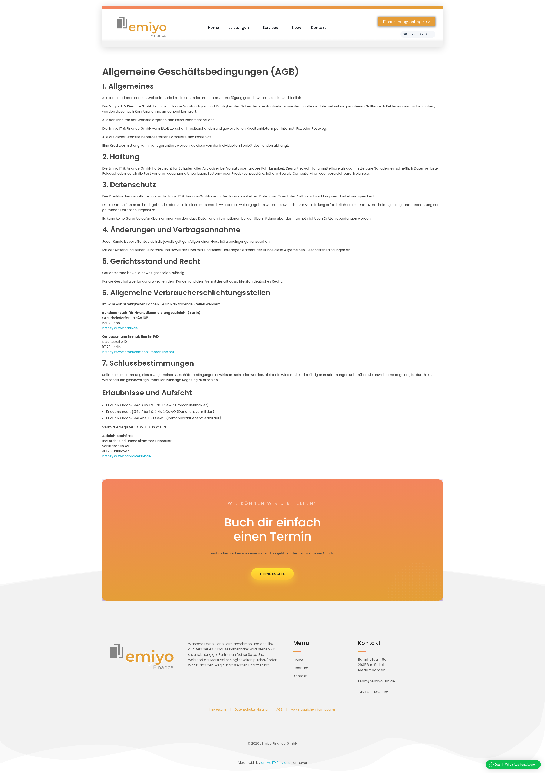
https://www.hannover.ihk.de (126, 456)
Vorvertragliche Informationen (313, 709)
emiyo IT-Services (275, 762)
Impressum (217, 709)
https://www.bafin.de (120, 328)
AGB (279, 709)
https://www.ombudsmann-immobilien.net (138, 352)
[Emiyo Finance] (142, 27)
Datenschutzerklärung (251, 709)
